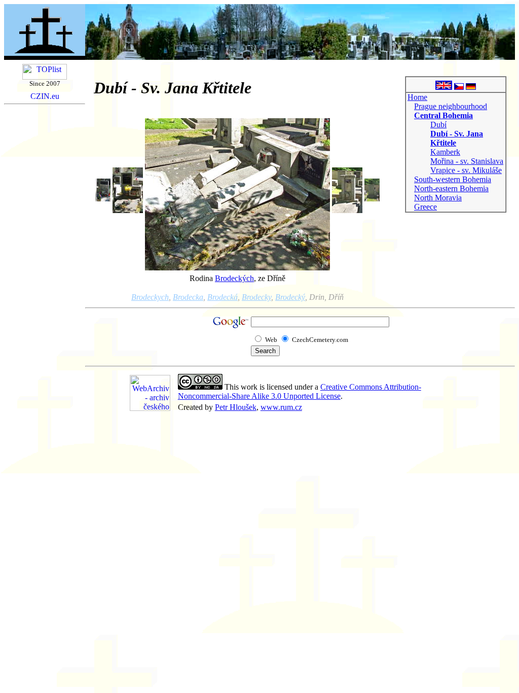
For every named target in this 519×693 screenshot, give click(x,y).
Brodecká (222, 297)
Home (417, 97)
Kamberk (445, 152)
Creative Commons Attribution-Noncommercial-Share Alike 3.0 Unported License (299, 391)
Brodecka (188, 297)
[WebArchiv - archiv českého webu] (150, 408)
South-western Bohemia (452, 179)
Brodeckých (234, 278)
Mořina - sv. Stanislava (466, 161)
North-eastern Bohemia (451, 188)
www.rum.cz (281, 407)
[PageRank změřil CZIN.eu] (44, 96)
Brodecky (256, 297)
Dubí (438, 124)
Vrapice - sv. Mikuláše (466, 170)
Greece (425, 206)
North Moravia (438, 197)
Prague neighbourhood (450, 106)
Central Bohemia (443, 115)
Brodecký (290, 297)
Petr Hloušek (235, 407)
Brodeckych (150, 297)
